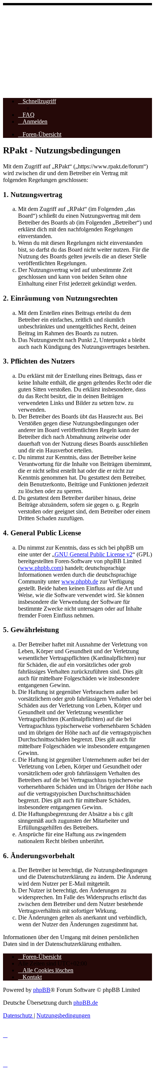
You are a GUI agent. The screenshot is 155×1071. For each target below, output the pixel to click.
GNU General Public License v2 (93, 554)
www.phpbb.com (40, 568)
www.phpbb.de (79, 581)
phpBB (41, 990)
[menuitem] (26, 115)
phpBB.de (85, 1002)
